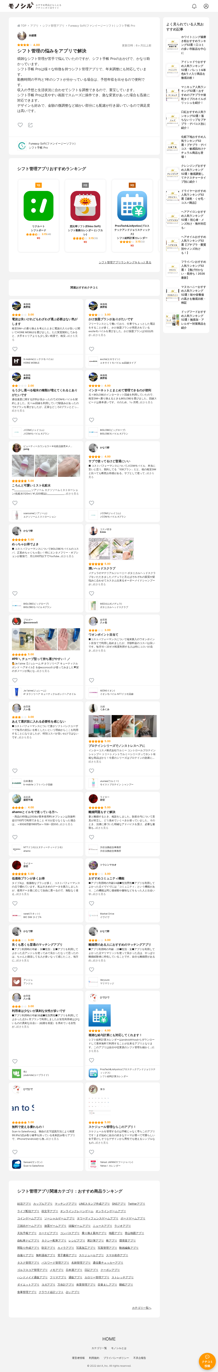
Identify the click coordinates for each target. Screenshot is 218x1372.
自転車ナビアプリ (28, 1240)
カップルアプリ (43, 1203)
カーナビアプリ (48, 1233)
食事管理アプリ (27, 1292)
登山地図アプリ (134, 1233)
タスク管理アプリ (28, 1262)
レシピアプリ (77, 1240)
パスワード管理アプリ (55, 1262)
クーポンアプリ (110, 1270)
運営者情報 (78, 1357)
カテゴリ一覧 (99, 1348)
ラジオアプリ (122, 1225)
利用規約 (94, 1357)
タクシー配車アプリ (54, 1240)
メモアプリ (57, 1270)
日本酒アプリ (74, 1270)
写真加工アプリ (86, 1247)
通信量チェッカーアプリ (108, 1262)
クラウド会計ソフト (51, 1292)
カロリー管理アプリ (97, 1277)
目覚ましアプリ (107, 1284)
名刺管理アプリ (81, 1262)
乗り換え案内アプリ (94, 1233)
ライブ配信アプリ (28, 1211)
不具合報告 (139, 1357)
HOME (109, 1339)
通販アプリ (75, 1277)
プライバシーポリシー (116, 1357)
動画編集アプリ (129, 1247)
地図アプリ (116, 1233)
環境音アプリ (127, 1240)
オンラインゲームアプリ (111, 1211)
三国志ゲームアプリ (29, 1225)
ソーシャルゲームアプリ (59, 1218)
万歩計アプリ (65, 1284)
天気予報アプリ (27, 1233)
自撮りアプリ (25, 1255)
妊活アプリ (24, 1203)
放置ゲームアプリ (55, 1225)
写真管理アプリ (107, 1247)
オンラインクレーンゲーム (76, 1211)
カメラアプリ (65, 1247)
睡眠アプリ (126, 1284)
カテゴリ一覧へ (141, 1307)
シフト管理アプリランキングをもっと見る (125, 262)
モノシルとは (118, 1348)
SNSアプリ (119, 1203)
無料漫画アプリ (45, 1255)
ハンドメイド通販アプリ (32, 1277)
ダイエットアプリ (28, 1284)
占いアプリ (73, 1292)
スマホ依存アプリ (117, 1255)
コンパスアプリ (70, 1233)
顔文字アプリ (50, 1211)
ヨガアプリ (48, 1284)
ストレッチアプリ (123, 1277)
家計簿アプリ (95, 1240)
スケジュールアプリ (91, 1255)
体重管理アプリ (86, 1284)
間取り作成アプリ (28, 1247)
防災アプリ (48, 1247)
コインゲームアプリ (29, 1218)
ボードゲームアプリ (132, 1218)
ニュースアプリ (102, 1225)
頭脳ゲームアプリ (80, 1225)
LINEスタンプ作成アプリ (94, 1203)
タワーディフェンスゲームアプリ (97, 1218)
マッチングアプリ (66, 1203)
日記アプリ (91, 1270)
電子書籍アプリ (67, 1255)
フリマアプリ (58, 1277)
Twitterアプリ (136, 1203)
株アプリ (111, 1240)
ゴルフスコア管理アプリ (32, 1270)
